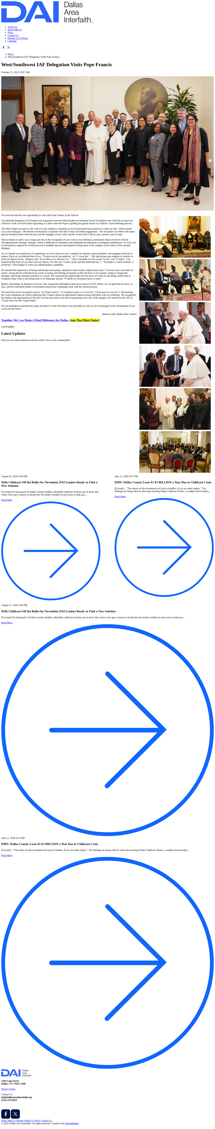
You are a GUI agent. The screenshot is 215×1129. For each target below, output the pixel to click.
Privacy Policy (8, 1089)
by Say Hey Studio (10, 1126)
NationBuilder (72, 1123)
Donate (19, 1120)
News (10, 32)
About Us (12, 27)
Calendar (12, 41)
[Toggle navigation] (92, 22)
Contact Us (13, 35)
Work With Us (15, 29)
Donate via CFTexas (18, 38)
